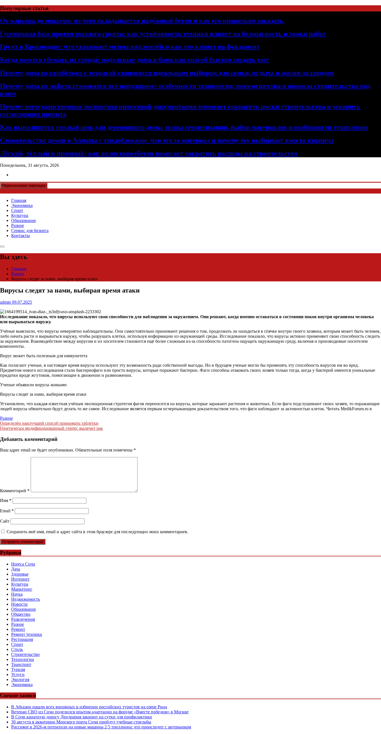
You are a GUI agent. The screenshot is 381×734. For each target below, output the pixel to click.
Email (7, 510)
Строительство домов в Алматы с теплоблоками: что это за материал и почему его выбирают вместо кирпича (167, 140)
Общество (20, 614)
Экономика (22, 205)
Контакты (20, 235)
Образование (23, 220)
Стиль (17, 649)
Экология (20, 679)
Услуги (18, 674)
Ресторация (22, 639)
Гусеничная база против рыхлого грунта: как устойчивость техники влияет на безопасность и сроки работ (163, 33)
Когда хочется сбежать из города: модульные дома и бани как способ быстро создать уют (134, 59)
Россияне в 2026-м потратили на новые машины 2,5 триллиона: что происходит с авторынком (101, 727)
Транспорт (21, 664)
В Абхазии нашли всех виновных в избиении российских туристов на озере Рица (89, 706)
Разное (17, 225)
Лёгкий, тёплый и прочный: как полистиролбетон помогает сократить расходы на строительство (149, 153)
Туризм (18, 669)
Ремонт (18, 629)
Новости (19, 604)
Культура (19, 215)
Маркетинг (21, 589)
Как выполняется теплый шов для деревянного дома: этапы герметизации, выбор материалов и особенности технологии (184, 127)
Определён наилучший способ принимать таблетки (49, 423)
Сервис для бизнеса (30, 230)
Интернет (20, 579)
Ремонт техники (26, 634)
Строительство (25, 654)
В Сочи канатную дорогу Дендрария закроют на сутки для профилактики (81, 716)
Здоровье (19, 574)
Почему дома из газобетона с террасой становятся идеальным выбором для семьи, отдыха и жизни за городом (167, 72)
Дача (15, 569)
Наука (17, 594)
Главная (18, 200)
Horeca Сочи (23, 564)
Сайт (4, 521)
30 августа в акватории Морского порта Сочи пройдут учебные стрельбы (81, 721)
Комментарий (15, 490)
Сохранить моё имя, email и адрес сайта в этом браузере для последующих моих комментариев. (97, 531)
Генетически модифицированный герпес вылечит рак (51, 428)
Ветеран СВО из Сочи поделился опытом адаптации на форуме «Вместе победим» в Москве (100, 711)
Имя (5, 500)
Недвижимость (25, 599)
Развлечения (23, 619)
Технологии (22, 659)
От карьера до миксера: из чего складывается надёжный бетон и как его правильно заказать (141, 20)
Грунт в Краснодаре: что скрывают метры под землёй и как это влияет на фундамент (130, 46)
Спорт (17, 210)
